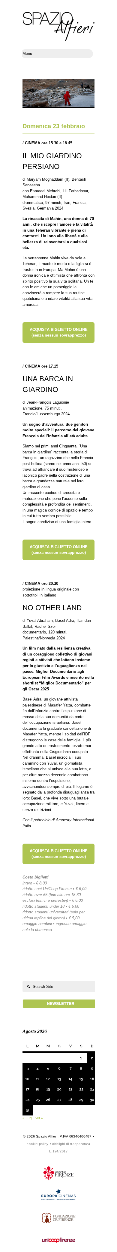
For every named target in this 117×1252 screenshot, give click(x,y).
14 (70, 1079)
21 (70, 1089)
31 (27, 1110)
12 (48, 1079)
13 (59, 1079)
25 (38, 1100)
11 (37, 1079)
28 (70, 1100)
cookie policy (38, 1144)
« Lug (27, 1118)
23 (92, 1089)
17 (27, 1089)
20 (59, 1089)
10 (27, 1079)
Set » (38, 1118)
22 (81, 1089)
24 (27, 1100)
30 (92, 1100)
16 (92, 1079)
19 (48, 1089)
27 (59, 1100)
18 (37, 1089)
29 (81, 1100)
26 (48, 1100)
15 (81, 1079)
